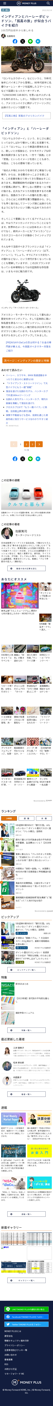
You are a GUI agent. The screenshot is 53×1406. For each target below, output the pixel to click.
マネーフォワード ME (14, 1373)
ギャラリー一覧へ (26, 1280)
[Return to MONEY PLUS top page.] (26, 3)
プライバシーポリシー (14, 1345)
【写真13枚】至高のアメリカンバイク (24, 115)
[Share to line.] (30, 41)
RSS (6, 1364)
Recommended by (39, 801)
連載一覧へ (26, 1214)
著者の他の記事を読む (26, 568)
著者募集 (8, 1359)
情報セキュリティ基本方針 (16, 1340)
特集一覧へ (26, 1030)
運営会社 (8, 1335)
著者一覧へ (26, 1094)
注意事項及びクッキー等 (15, 1350)
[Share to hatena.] (38, 41)
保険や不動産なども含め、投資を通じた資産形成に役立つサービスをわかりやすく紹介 (27, 419)
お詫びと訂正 (10, 1368)
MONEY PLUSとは (12, 1331)
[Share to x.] (22, 41)
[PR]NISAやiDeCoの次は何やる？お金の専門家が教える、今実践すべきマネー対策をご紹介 (28, 346)
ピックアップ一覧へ (26, 970)
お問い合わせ (10, 1354)
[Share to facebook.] (15, 41)
